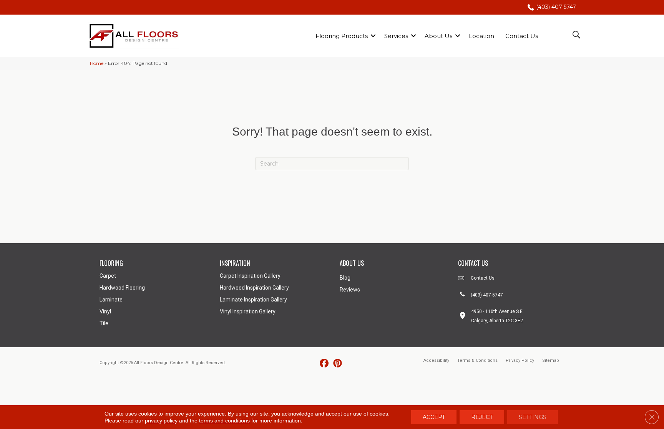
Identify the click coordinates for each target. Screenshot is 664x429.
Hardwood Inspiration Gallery (254, 288)
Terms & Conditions (477, 360)
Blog (345, 278)
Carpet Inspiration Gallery (250, 276)
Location (481, 36)
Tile (104, 323)
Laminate (111, 299)
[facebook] (324, 363)
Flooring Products (341, 36)
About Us (438, 36)
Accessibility (436, 360)
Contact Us (521, 36)
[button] (373, 36)
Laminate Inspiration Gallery (253, 299)
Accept (434, 417)
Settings (532, 417)
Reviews (350, 290)
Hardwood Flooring (122, 288)
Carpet (108, 276)
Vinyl (105, 311)
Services (396, 36)
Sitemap (550, 360)
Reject (482, 417)
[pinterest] (337, 363)
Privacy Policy (520, 360)
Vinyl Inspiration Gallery (248, 311)
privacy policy (161, 420)
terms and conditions (224, 420)
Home (96, 63)
